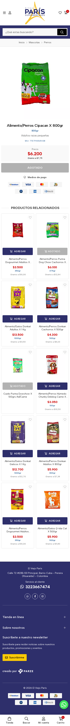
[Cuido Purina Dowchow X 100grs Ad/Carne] (17, 364)
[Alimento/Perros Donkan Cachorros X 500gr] (52, 297)
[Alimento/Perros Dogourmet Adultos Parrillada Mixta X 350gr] (17, 499)
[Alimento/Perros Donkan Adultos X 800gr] (52, 432)
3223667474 (37, 586)
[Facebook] (35, 596)
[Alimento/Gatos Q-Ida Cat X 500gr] (52, 499)
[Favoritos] (60, 12)
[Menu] (4, 12)
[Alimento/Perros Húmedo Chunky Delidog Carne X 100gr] (52, 364)
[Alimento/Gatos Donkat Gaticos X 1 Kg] (17, 432)
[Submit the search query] (62, 32)
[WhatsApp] (27, 596)
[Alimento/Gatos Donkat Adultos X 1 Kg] (17, 297)
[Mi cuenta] (9, 12)
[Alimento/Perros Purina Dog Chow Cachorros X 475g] (52, 230)
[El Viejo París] (35, 13)
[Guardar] (30, 217)
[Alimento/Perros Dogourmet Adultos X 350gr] (17, 230)
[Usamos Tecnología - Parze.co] (18, 671)
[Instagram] (42, 596)
